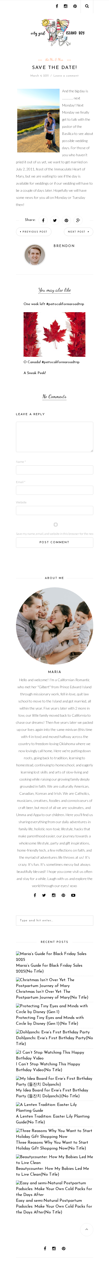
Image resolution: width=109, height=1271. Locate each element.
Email (20, 482)
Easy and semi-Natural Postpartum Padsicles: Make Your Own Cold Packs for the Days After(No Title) (54, 1206)
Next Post (77, 232)
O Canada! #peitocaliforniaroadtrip (52, 362)
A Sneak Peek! (35, 373)
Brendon (64, 246)
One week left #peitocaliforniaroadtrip (54, 304)
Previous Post (35, 232)
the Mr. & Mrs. (54, 59)
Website (21, 502)
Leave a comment (66, 75)
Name (21, 462)
